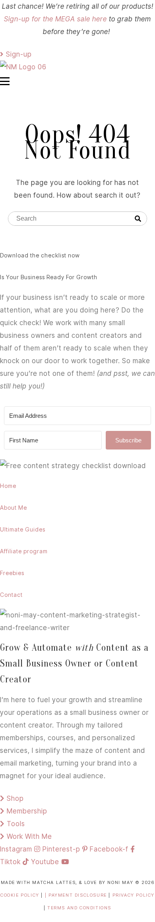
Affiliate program (24, 551)
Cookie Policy (19, 895)
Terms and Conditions (79, 908)
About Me (13, 507)
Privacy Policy (133, 895)
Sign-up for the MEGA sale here (55, 19)
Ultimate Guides (22, 529)
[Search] (138, 219)
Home (8, 485)
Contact (11, 594)
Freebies (12, 573)
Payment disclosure (78, 895)
